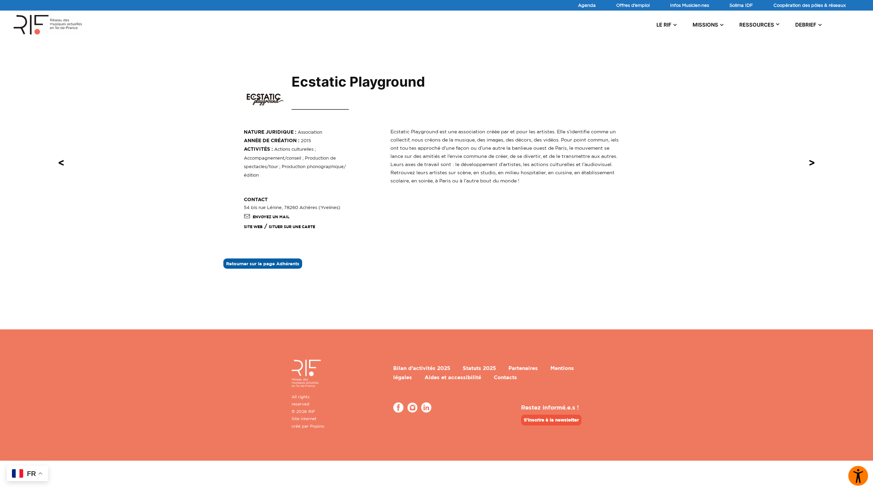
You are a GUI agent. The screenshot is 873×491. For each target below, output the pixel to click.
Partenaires (523, 368)
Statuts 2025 (479, 368)
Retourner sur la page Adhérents (262, 263)
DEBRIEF (805, 24)
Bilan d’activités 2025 (421, 368)
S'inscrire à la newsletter (551, 419)
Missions (705, 24)
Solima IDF (741, 5)
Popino (317, 426)
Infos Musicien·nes (689, 5)
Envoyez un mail (271, 217)
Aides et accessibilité (453, 377)
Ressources (756, 24)
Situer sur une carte (292, 227)
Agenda (587, 5)
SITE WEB (253, 227)
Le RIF (663, 24)
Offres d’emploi (633, 5)
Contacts (505, 377)
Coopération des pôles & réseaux (809, 5)
